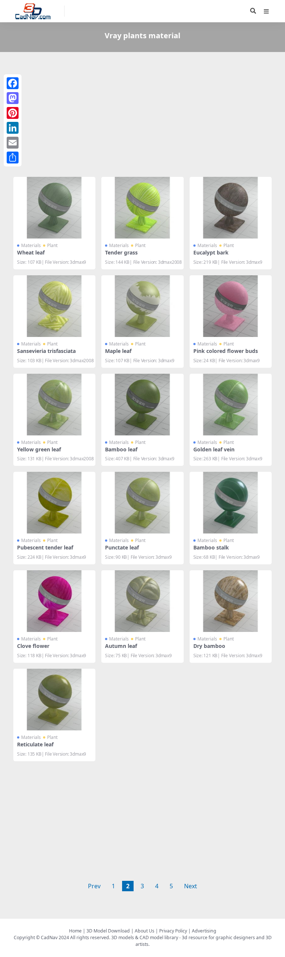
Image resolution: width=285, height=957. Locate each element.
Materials (31, 245)
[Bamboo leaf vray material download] (142, 404)
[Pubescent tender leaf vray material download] (54, 502)
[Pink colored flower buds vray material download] (231, 306)
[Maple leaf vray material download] (142, 306)
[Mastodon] (12, 98)
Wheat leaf (31, 252)
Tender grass (121, 252)
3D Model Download (108, 931)
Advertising (204, 931)
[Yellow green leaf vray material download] (54, 404)
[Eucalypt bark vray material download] (231, 208)
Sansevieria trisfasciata (46, 350)
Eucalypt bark (211, 252)
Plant (52, 245)
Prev (94, 886)
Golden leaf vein (214, 449)
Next (190, 886)
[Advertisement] (142, 116)
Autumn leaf (121, 645)
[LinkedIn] (12, 127)
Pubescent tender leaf (45, 547)
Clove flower (33, 645)
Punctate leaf (122, 547)
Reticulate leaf (35, 744)
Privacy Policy (173, 931)
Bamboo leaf (121, 449)
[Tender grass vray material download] (142, 208)
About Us (144, 931)
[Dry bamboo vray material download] (231, 601)
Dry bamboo (209, 645)
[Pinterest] (12, 113)
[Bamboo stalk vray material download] (231, 502)
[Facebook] (12, 83)
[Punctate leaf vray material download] (142, 502)
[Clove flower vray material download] (54, 601)
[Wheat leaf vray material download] (54, 208)
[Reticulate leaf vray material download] (54, 699)
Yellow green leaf (39, 449)
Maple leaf (118, 350)
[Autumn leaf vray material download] (142, 601)
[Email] (12, 142)
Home (75, 931)
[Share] (12, 157)
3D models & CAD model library (144, 937)
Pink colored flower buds (225, 350)
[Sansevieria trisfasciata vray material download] (54, 306)
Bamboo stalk (211, 547)
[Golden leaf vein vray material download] (231, 404)
